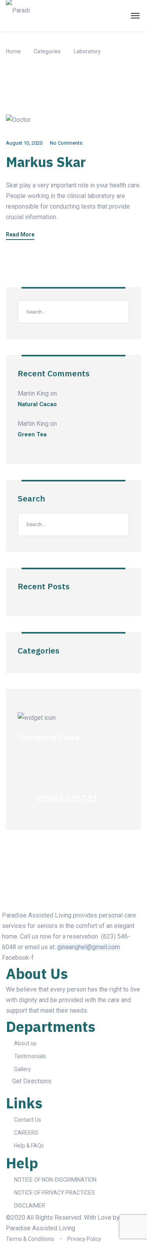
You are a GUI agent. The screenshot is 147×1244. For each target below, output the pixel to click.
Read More (20, 235)
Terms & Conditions (30, 1239)
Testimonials (30, 1056)
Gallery (22, 1069)
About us (25, 1043)
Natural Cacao (37, 404)
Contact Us (27, 1120)
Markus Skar (46, 162)
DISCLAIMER (29, 1205)
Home (13, 51)
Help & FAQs (29, 1145)
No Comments (66, 143)
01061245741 (67, 798)
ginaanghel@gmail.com (88, 947)
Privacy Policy (84, 1239)
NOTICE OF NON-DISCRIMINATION (55, 1180)
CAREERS (26, 1133)
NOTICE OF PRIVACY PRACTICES (54, 1193)
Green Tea (32, 434)
